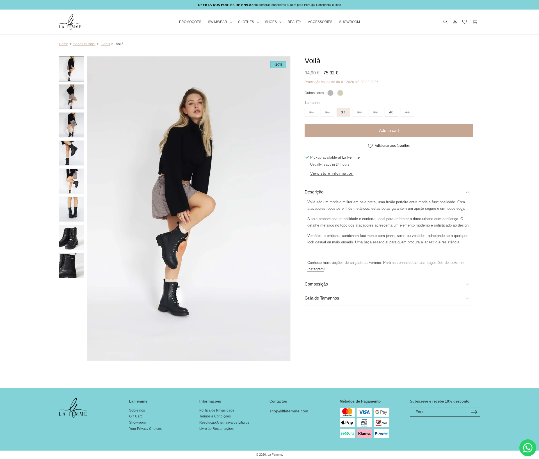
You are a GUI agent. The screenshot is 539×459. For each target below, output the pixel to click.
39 (377, 112)
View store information (331, 173)
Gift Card (136, 416)
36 (329, 112)
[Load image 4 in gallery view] (71, 153)
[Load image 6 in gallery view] (71, 209)
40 (391, 112)
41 (409, 112)
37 (343, 112)
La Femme (275, 454)
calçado (356, 263)
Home (63, 44)
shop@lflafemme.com (289, 411)
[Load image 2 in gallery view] (71, 96)
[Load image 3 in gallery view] (71, 125)
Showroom (137, 422)
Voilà (120, 44)
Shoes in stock (84, 44)
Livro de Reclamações (216, 429)
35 (313, 112)
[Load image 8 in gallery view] (71, 265)
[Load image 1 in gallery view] (71, 68)
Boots (105, 44)
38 (361, 112)
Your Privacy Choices (145, 429)
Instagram (315, 269)
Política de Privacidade (216, 410)
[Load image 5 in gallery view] (71, 181)
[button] (220, 22)
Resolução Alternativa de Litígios (224, 422)
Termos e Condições (215, 416)
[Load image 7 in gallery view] (71, 237)
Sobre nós (137, 410)
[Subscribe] (474, 412)
